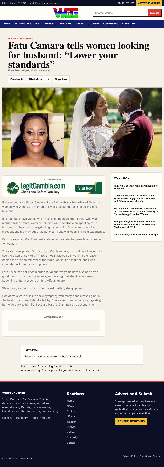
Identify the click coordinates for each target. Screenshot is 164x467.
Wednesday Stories (27, 23)
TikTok (34, 417)
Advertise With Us (149, 3)
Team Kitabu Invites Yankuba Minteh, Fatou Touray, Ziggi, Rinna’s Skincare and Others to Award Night (135, 198)
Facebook (16, 79)
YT (132, 3)
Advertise (72, 437)
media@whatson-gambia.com (43, 3)
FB (119, 3)
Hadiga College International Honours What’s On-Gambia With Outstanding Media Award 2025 (134, 224)
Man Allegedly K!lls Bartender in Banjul (136, 234)
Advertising (110, 23)
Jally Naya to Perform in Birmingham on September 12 (136, 187)
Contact (72, 442)
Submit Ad (128, 23)
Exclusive (50, 23)
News (70, 405)
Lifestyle (66, 23)
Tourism (93, 23)
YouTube (45, 417)
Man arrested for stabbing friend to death (46, 366)
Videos (80, 23)
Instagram (22, 417)
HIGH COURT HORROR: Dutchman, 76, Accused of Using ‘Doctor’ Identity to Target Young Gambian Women (136, 211)
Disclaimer (145, 456)
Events (71, 426)
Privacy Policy (130, 456)
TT (127, 3)
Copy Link (61, 79)
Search (154, 13)
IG (123, 3)
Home (7, 23)
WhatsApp (35, 79)
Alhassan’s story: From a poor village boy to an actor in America (60, 370)
